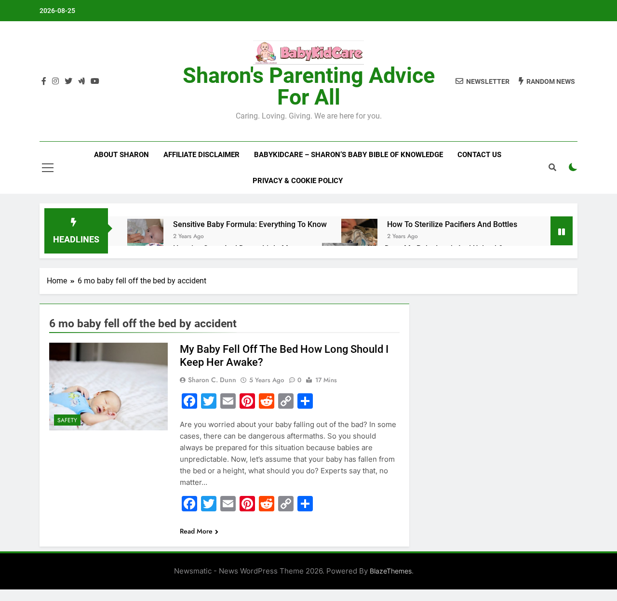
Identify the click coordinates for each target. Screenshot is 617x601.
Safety (67, 420)
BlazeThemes (391, 571)
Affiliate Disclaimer (201, 154)
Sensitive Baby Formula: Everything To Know (250, 224)
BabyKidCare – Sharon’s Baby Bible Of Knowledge (348, 154)
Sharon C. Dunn (212, 380)
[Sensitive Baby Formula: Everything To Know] (145, 237)
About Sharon (121, 154)
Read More (196, 531)
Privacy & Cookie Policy (298, 180)
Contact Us (479, 154)
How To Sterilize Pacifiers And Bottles (452, 224)
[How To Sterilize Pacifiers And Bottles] (359, 237)
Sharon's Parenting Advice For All (309, 86)
